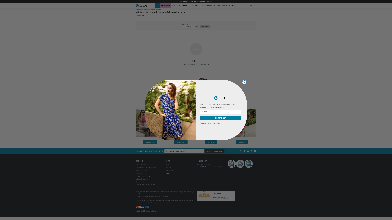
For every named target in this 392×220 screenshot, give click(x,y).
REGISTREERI (220, 118)
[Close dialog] (244, 82)
